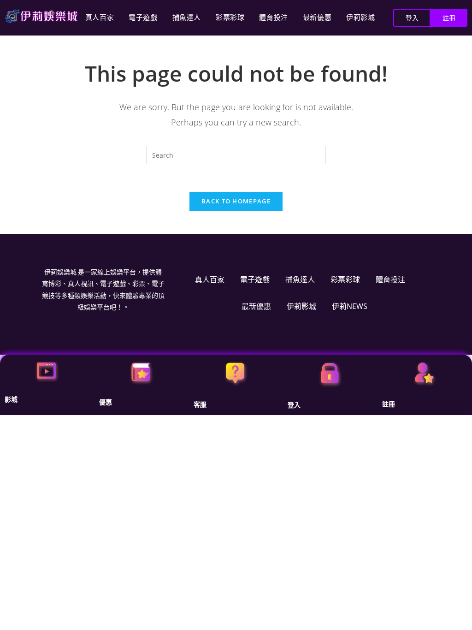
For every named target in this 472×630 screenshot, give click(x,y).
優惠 (105, 402)
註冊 (388, 404)
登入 (294, 405)
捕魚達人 (186, 17)
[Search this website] (236, 154)
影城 (11, 399)
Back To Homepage (236, 201)
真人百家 (99, 17)
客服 (200, 404)
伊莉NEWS (349, 306)
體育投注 (273, 17)
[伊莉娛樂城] (41, 16)
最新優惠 (317, 17)
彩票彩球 (230, 17)
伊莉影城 (360, 17)
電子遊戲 (143, 17)
